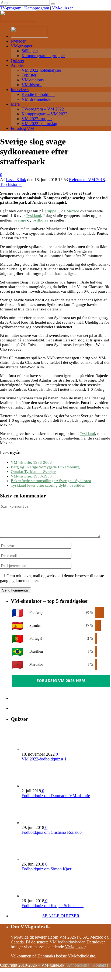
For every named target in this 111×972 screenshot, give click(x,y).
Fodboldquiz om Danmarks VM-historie (56, 795)
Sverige (19, 220)
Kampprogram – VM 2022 (44, 114)
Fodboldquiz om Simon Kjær (46, 869)
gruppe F (51, 211)
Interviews (20, 89)
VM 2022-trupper (37, 118)
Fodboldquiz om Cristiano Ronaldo (52, 832)
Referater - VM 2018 (87, 179)
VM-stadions (33, 80)
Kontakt (99, 965)
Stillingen (30, 51)
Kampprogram (36, 8)
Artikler (17, 65)
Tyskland (33, 215)
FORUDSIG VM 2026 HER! (61, 680)
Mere (15, 104)
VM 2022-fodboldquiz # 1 (44, 759)
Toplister (29, 75)
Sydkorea (40, 220)
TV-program (10, 8)
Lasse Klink (16, 179)
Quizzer (17, 60)
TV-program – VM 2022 (43, 109)
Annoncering (78, 965)
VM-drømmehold (36, 99)
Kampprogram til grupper (43, 55)
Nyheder (18, 41)
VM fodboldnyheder (67, 942)
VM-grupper (21, 46)
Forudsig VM (22, 128)
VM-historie (32, 84)
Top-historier (11, 184)
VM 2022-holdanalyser (41, 70)
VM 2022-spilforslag (39, 123)
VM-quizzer (62, 8)
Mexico (73, 211)
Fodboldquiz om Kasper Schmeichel (53, 905)
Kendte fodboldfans (38, 94)
